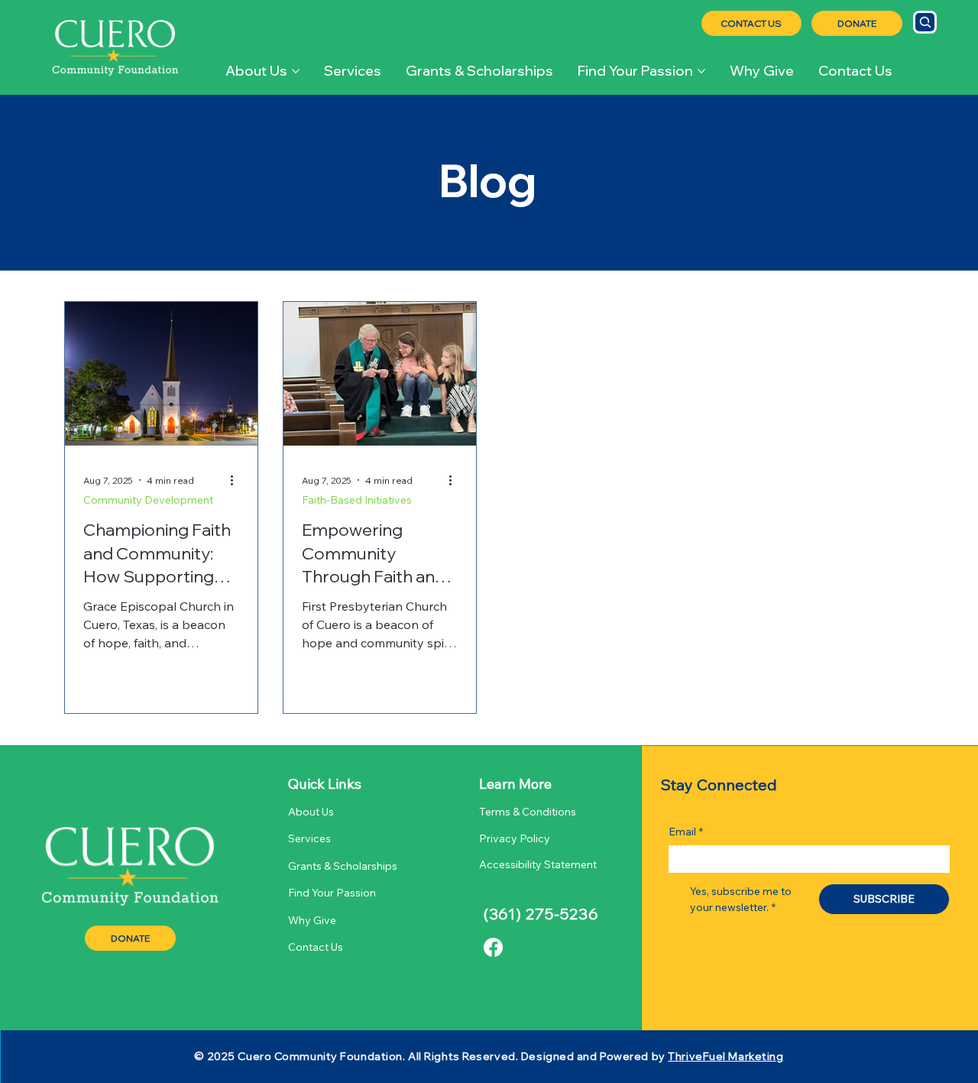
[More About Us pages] (296, 71)
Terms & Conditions (528, 812)
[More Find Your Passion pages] (701, 71)
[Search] (924, 22)
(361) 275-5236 (541, 913)
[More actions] (237, 480)
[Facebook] (493, 947)
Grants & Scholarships (342, 866)
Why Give (312, 920)
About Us (311, 812)
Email (686, 831)
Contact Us (315, 947)
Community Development (148, 500)
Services (309, 838)
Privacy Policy (515, 838)
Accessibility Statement (538, 864)
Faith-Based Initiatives (357, 500)
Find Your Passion (332, 893)
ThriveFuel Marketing (725, 1056)
